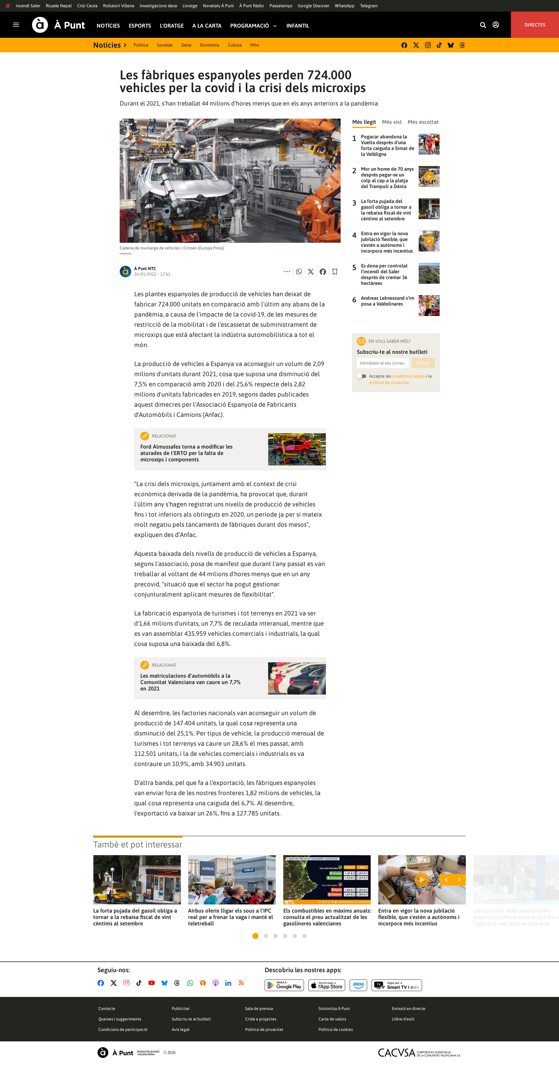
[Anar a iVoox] (204, 982)
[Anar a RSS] (242, 982)
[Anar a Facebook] (102, 982)
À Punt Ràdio (251, 5)
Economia (209, 44)
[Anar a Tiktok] (140, 982)
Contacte (106, 1008)
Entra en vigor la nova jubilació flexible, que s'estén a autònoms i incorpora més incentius (418, 917)
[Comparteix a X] (311, 271)
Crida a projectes (260, 1019)
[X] (416, 45)
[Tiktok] (439, 45)
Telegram (369, 5)
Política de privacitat (264, 1029)
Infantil (297, 26)
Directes (535, 24)
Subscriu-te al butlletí (191, 1019)
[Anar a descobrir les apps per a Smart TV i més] (397, 985)
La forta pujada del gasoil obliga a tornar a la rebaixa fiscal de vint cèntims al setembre (135, 917)
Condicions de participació (122, 1029)
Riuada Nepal (59, 5)
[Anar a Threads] (178, 982)
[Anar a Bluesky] (166, 982)
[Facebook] (404, 45)
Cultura (235, 44)
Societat (165, 44)
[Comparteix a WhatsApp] (299, 271)
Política (141, 44)
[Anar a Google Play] (284, 985)
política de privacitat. (389, 382)
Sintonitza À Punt (334, 1008)
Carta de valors (332, 1019)
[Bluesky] (451, 45)
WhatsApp (345, 5)
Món (254, 44)
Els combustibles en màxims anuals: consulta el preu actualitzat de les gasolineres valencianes (327, 917)
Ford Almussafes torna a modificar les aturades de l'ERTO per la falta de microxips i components (186, 453)
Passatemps (281, 5)
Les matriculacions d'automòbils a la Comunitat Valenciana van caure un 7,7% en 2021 (190, 682)
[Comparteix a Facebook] (323, 271)
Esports (140, 26)
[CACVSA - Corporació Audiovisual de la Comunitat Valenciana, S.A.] (419, 1052)
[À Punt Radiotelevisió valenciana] (128, 1052)
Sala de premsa (259, 1008)
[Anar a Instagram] (127, 982)
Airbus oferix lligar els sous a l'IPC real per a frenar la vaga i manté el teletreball (230, 917)
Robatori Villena (118, 5)
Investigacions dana (158, 5)
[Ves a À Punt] (58, 25)
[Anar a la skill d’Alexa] (358, 985)
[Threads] (463, 45)
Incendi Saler (28, 5)
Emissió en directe (408, 1008)
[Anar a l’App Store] (326, 985)
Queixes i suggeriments (119, 1019)
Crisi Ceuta (87, 5)
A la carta (207, 26)
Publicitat (181, 1008)
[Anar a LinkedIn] (229, 982)
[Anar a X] (115, 982)
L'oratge (190, 5)
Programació (249, 26)
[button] (255, 936)
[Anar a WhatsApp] (191, 982)
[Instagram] (428, 45)
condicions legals (408, 376)
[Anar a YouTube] (152, 982)
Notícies (108, 26)
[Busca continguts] (483, 25)
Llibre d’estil (403, 1019)
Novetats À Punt (218, 5)
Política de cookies (336, 1029)
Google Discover (313, 5)
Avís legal (181, 1029)
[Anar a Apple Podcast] (217, 982)
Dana (186, 44)
